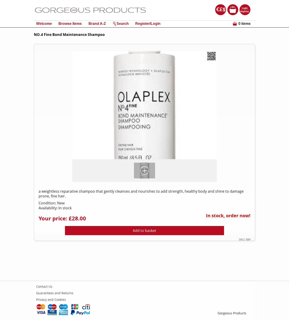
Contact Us (44, 286)
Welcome (44, 24)
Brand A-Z (97, 24)
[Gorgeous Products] (90, 17)
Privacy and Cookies (51, 299)
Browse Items (70, 24)
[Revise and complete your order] (232, 12)
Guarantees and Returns (54, 293)
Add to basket (144, 230)
